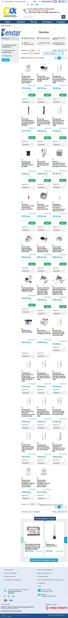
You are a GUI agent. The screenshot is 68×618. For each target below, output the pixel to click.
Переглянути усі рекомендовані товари (43, 560)
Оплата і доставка (20, 1)
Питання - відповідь (10, 573)
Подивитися (25, 99)
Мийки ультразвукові (44, 573)
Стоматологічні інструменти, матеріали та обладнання (15, 615)
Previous (22, 540)
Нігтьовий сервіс (42, 576)
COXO (39, 586)
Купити (32, 95)
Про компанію (9, 1)
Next (65, 540)
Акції (35, 22)
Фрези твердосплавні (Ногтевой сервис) (50, 580)
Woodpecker (41, 583)
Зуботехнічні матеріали (44, 570)
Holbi (65, 615)
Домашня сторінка (2, 1)
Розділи (7, 22)
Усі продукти (60, 22)
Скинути (5, 60)
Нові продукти (47, 22)
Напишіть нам (47, 591)
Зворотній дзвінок (48, 596)
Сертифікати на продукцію (12, 580)
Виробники (21, 22)
